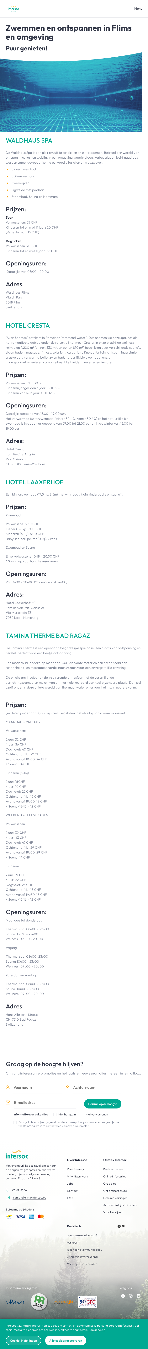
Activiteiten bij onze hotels (120, 1205)
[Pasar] (15, 1302)
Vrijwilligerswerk (77, 1176)
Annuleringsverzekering (82, 1257)
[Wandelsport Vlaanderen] (63, 1302)
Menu (138, 8)
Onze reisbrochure (115, 1191)
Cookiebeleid (96, 1330)
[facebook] (122, 1295)
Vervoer (72, 1242)
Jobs (70, 1183)
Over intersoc (76, 1169)
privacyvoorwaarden (88, 1122)
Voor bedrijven (112, 1212)
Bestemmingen (113, 1169)
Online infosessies (114, 1176)
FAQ (70, 1198)
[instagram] (130, 1295)
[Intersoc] (13, 8)
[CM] (39, 1302)
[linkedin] (138, 1295)
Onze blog (110, 1183)
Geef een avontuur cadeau (84, 1249)
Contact (72, 1191)
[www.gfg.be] (87, 1302)
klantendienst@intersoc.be (29, 1197)
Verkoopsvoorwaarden (82, 1264)
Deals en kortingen (115, 1198)
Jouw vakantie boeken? (82, 1235)
